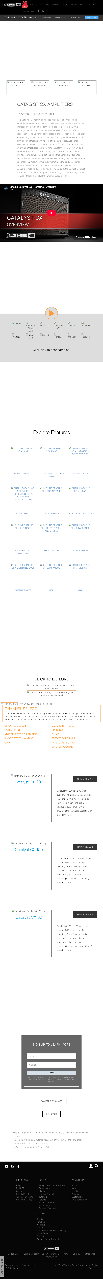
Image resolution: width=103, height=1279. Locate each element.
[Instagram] (12, 1166)
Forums (42, 1199)
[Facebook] (18, 1166)
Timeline (40, 1222)
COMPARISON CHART (51, 1101)
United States (14, 1254)
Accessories (75, 17)
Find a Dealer (42, 1233)
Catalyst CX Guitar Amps (20, 17)
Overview (47, 17)
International (52, 1256)
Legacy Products (47, 1194)
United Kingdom (31, 1254)
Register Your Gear (48, 1208)
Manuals (43, 1191)
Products (36, 4)
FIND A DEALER (85, 779)
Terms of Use (11, 1265)
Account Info (45, 1205)
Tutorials (43, 1197)
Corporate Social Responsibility (51, 1230)
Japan (45, 1254)
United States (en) (29, 11)
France (66, 1254)
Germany (55, 1254)
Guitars (19, 1191)
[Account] (38, 11)
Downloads (78, 4)
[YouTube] (6, 1166)
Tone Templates (79, 1199)
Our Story (40, 1219)
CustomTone (52, 4)
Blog (65, 4)
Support (93, 4)
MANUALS (51, 1114)
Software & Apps (24, 1199)
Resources (60, 17)
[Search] (43, 11)
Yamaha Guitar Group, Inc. (49, 1239)
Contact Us (41, 1236)
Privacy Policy (29, 1265)
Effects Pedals (23, 1194)
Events (74, 1191)
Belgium (77, 1254)
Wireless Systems (24, 1197)
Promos (75, 1194)
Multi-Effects (22, 1188)
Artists (74, 1185)
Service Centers (46, 1202)
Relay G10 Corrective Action (52, 1185)
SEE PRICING (92, 17)
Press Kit (40, 1225)
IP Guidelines (11, 1268)
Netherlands (89, 1254)
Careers (40, 1227)
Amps (19, 1185)
